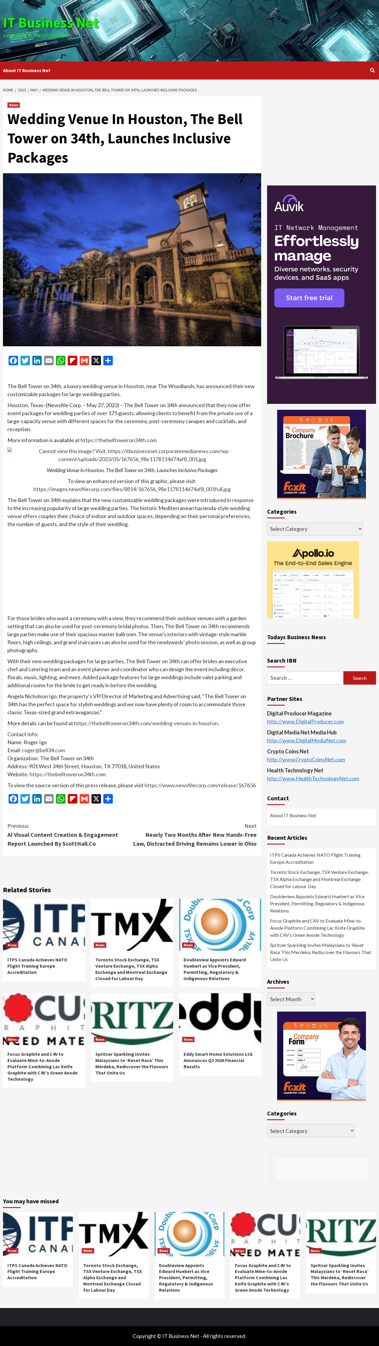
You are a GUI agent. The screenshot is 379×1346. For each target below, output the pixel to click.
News (13, 105)
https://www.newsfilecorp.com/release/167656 (200, 785)
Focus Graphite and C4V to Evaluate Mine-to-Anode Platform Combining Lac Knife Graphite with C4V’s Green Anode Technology (42, 1066)
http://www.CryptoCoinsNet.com (306, 759)
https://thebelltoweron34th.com (119, 440)
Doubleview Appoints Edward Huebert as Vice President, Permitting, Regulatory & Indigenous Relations (215, 969)
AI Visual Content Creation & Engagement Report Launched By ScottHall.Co (62, 834)
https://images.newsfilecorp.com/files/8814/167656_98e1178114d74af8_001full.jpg (132, 489)
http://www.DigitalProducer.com (305, 721)
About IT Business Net (26, 70)
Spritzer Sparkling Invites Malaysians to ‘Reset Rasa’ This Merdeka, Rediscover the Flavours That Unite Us (131, 1063)
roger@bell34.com (43, 750)
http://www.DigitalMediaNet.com (306, 740)
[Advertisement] (251, 29)
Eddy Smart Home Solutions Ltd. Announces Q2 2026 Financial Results (218, 1060)
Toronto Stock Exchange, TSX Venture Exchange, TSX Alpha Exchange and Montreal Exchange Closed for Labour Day (131, 969)
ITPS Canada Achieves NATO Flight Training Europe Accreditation (37, 966)
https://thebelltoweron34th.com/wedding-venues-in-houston (146, 723)
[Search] (372, 70)
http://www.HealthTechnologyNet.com (313, 778)
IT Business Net (51, 22)
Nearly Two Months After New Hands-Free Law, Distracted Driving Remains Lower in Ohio (195, 834)
